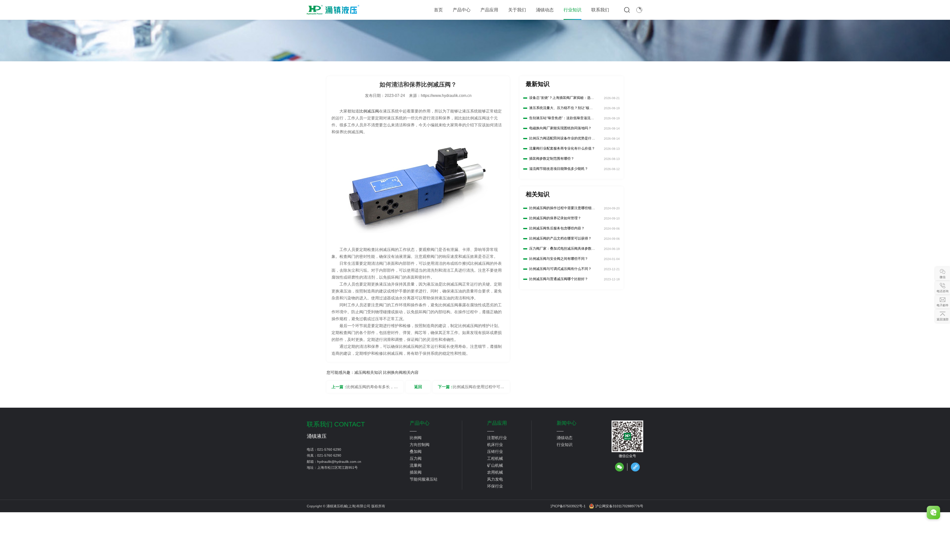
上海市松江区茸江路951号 (337, 467)
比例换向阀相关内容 (401, 372)
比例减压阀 (369, 111)
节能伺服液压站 (423, 479)
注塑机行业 (497, 438)
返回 (418, 387)
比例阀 (416, 438)
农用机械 (495, 472)
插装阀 (416, 472)
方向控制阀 (419, 445)
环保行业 (495, 486)
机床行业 (495, 445)
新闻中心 (566, 423)
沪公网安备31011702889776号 (619, 506)
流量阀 (416, 465)
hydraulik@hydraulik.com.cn (339, 462)
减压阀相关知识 (368, 372)
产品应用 (497, 423)
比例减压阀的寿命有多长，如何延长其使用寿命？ (372, 389)
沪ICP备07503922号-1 (568, 506)
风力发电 (495, 479)
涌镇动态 (564, 438)
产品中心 (419, 423)
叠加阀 (416, 451)
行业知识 (564, 445)
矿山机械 (495, 465)
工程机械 (495, 458)
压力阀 (416, 458)
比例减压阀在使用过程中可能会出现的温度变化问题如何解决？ (478, 389)
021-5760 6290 (329, 449)
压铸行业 (495, 451)
